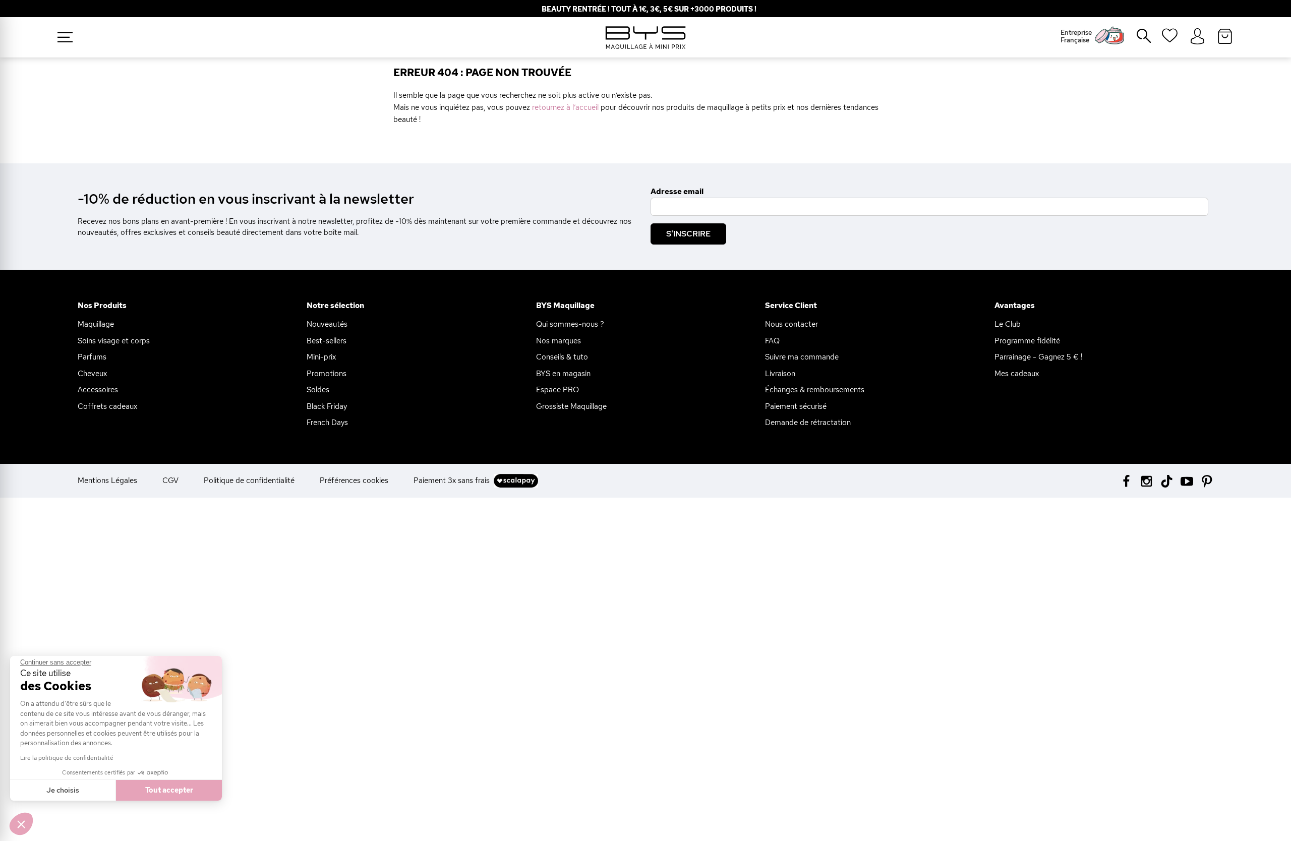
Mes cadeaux (1016, 374)
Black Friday (327, 406)
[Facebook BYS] (1126, 480)
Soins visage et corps (114, 341)
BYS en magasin (563, 374)
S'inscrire (688, 233)
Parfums (92, 357)
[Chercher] (1136, 39)
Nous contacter (791, 324)
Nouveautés (327, 324)
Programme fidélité (1027, 341)
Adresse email (677, 192)
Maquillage (96, 324)
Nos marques (558, 341)
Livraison (780, 374)
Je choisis (62, 790)
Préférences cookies (354, 480)
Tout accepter (169, 790)
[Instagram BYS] (1146, 480)
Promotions (326, 374)
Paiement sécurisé (796, 406)
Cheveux (92, 374)
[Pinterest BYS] (1207, 480)
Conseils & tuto (562, 357)
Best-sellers (326, 341)
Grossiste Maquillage (571, 406)
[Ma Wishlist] (1170, 38)
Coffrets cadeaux (107, 406)
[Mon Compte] (1197, 37)
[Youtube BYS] (1187, 480)
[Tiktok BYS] (1166, 481)
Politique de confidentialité (249, 480)
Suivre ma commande (802, 357)
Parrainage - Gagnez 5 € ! (1038, 357)
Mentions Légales (107, 480)
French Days (327, 422)
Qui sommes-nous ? (570, 324)
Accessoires (98, 390)
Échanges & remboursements (814, 390)
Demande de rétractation (808, 422)
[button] (21, 824)
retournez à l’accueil (565, 107)
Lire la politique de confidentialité (66, 758)
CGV (170, 480)
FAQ (772, 341)
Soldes (318, 390)
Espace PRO (557, 390)
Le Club (1007, 324)
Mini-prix (321, 357)
